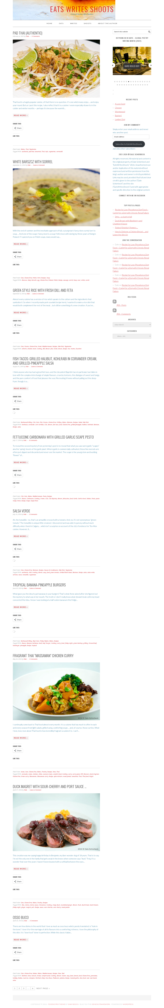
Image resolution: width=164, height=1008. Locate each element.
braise (39, 976)
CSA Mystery (53, 498)
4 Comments (33, 440)
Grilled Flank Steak (66, 572)
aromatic (25, 774)
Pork (38, 278)
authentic (25, 151)
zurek (87, 280)
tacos (20, 575)
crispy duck (56, 905)
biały (29, 280)
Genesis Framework (101, 1004)
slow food (83, 978)
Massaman (33, 776)
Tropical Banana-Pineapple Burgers (39, 584)
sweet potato (67, 776)
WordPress (128, 1004)
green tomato (54, 572)
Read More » (21, 115)
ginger (23, 907)
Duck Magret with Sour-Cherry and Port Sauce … (49, 786)
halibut (84, 424)
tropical (34, 645)
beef (44, 643)
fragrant (96, 774)
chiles (40, 774)
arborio (24, 349)
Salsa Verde (21, 510)
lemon (60, 349)
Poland (50, 280)
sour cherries (48, 907)
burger (48, 643)
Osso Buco (21, 917)
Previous (113, 65)
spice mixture (58, 776)
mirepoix (32, 978)
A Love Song (120, 104)
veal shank (93, 978)
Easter (64, 976)
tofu (46, 151)
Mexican (69, 422)
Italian (89, 498)
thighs (91, 776)
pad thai (31, 151)
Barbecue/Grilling (26, 422)
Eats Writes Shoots (82, 9)
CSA (34, 422)
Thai (27, 149)
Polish (35, 278)
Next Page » (43, 988)
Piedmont (56, 978)
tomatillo (25, 575)
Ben (23, 905)
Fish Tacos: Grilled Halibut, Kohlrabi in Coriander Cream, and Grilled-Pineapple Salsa (55, 361)
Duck (79, 905)
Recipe (60, 280)
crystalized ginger (66, 905)
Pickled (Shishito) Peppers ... (126, 227)
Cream (42, 498)
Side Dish (61, 346)
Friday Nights (44, 641)
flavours (86, 774)
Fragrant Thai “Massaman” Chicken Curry (43, 655)
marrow (25, 978)
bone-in (34, 976)
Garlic (75, 498)
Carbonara (30, 498)
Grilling (59, 422)
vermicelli (59, 151)
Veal (63, 973)
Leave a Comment (39, 165)
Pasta (45, 496)
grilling (85, 643)
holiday (15, 978)
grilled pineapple (76, 424)
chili (30, 572)
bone (29, 976)
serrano (15, 575)
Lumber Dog (120, 119)
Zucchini (78, 349)
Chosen (118, 108)
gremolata (94, 976)
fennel (76, 976)
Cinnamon (42, 905)
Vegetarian (32, 149)
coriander (31, 424)
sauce (41, 907)
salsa (19, 427)
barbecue (25, 424)
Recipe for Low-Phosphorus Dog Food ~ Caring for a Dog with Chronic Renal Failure (131, 247)
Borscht (34, 280)
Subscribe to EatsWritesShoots (129, 144)
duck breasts (94, 905)
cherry (27, 905)
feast (71, 976)
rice (69, 349)
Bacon (24, 498)
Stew (54, 772)
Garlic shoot (82, 498)
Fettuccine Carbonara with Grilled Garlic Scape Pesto (53, 437)
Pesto (19, 501)
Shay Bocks (73, 1004)
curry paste (76, 774)
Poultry (44, 772)
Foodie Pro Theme (56, 1004)
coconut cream (47, 774)
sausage (65, 280)
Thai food (85, 776)
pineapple (23, 645)
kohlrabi (90, 424)
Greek (40, 346)
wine (14, 980)
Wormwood (120, 111)
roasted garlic (74, 978)
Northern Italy (40, 978)
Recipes (43, 278)
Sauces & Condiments (51, 570)
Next (151, 65)
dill (44, 349)
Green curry (25, 776)
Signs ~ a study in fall (123, 216)
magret (28, 907)
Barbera (24, 976)
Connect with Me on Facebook (132, 195)
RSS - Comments (123, 314)
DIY (82, 774)
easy (44, 572)
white (83, 280)
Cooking (39, 349)
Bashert (118, 115)
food (60, 424)
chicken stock (31, 349)
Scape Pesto (34, 501)
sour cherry (57, 907)
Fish (41, 422)
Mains (23, 149)
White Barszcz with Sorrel (33, 161)
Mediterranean (47, 346)
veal (87, 978)
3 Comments (36, 36)
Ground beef (93, 643)
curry (59, 643)
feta (51, 349)
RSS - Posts (121, 305)
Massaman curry (42, 776)
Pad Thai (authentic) (27, 33)
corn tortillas (39, 424)
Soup (48, 278)
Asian (23, 772)
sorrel (71, 280)
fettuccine (66, 498)
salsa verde (90, 572)
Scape (28, 501)
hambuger (16, 645)
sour (79, 280)
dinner (47, 349)
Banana (29, 643)
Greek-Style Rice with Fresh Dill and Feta (43, 290)
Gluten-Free (28, 278)
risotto (73, 349)
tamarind (38, 151)
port (33, 907)
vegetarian (52, 151)
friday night (69, 643)
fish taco (55, 424)
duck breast (85, 905)
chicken (35, 774)
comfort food (57, 774)
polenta (62, 978)
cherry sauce (34, 905)
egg (38, 280)
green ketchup (78, 643)
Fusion (26, 346)
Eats (22, 278)
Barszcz (24, 280)
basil (40, 643)
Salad (80, 422)
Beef (34, 641)
